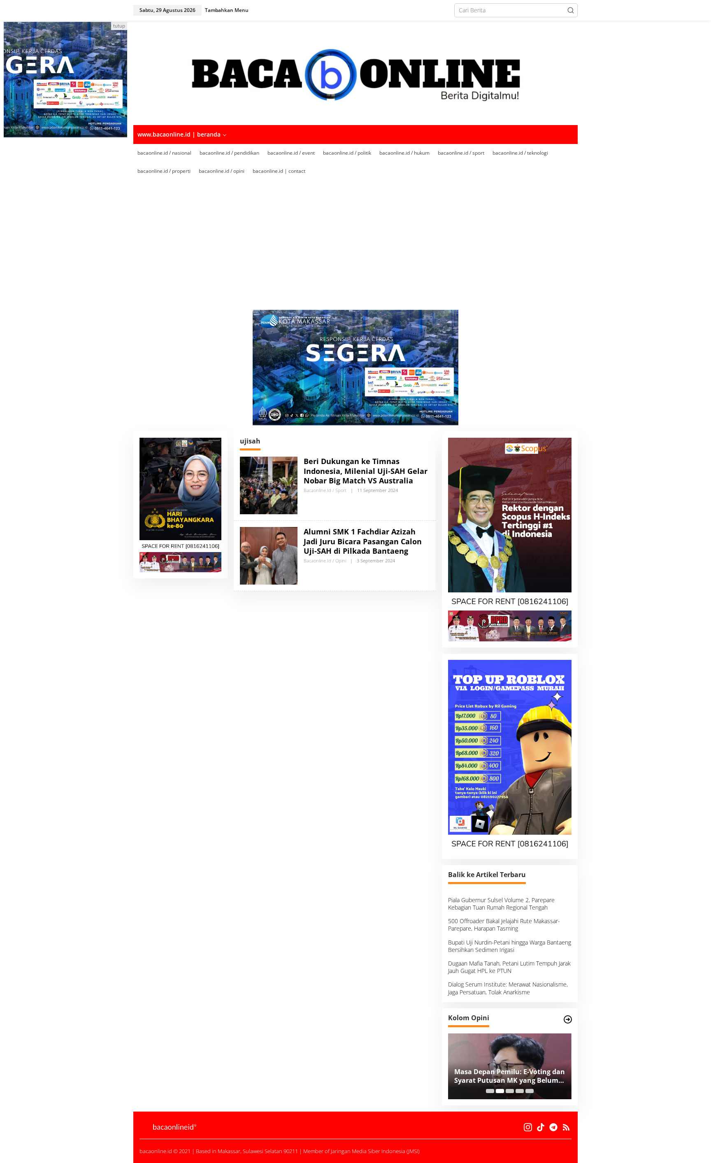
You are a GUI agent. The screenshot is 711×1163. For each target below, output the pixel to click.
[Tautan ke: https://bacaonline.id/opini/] (568, 1019)
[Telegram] (553, 1127)
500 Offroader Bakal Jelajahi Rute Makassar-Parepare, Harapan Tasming (504, 924)
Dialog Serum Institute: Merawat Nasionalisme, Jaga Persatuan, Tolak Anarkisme (508, 988)
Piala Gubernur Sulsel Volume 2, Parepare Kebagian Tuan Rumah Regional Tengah (501, 903)
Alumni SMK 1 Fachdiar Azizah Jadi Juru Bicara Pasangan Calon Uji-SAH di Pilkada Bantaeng (363, 541)
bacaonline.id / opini (325, 560)
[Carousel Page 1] (490, 1091)
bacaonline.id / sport (325, 490)
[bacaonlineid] (355, 72)
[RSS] (566, 1127)
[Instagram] (528, 1127)
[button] (571, 10)
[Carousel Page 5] (529, 1091)
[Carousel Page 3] (510, 1091)
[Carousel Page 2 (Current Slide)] (500, 1091)
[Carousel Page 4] (520, 1091)
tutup (119, 25)
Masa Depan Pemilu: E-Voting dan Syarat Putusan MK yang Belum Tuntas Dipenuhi (509, 1076)
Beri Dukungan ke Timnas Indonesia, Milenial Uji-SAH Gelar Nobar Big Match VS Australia (366, 470)
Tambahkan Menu (227, 10)
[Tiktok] (540, 1127)
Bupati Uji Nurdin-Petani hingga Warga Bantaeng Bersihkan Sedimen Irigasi (509, 946)
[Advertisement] (355, 241)
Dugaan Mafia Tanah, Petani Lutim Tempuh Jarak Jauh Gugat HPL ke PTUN (509, 967)
